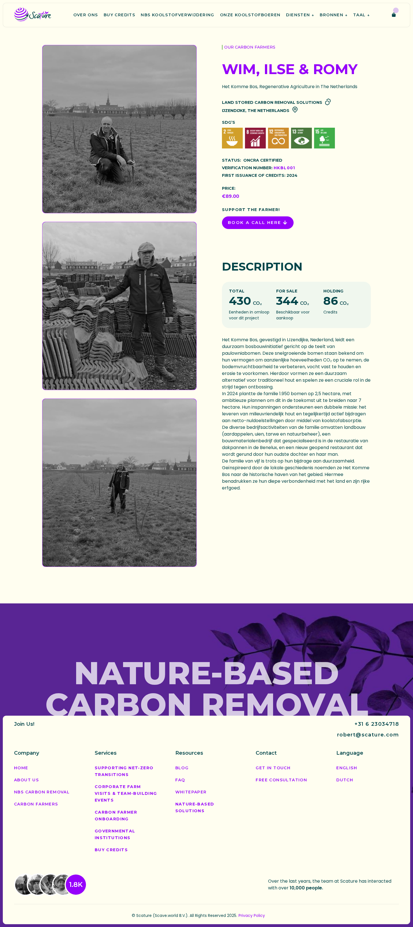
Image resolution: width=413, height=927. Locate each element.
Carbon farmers (36, 804)
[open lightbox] (119, 129)
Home (21, 767)
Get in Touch (273, 767)
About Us (26, 779)
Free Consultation (281, 779)
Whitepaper (191, 792)
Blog (182, 767)
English (346, 767)
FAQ (180, 779)
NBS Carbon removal (42, 792)
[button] (300, 15)
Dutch (344, 779)
